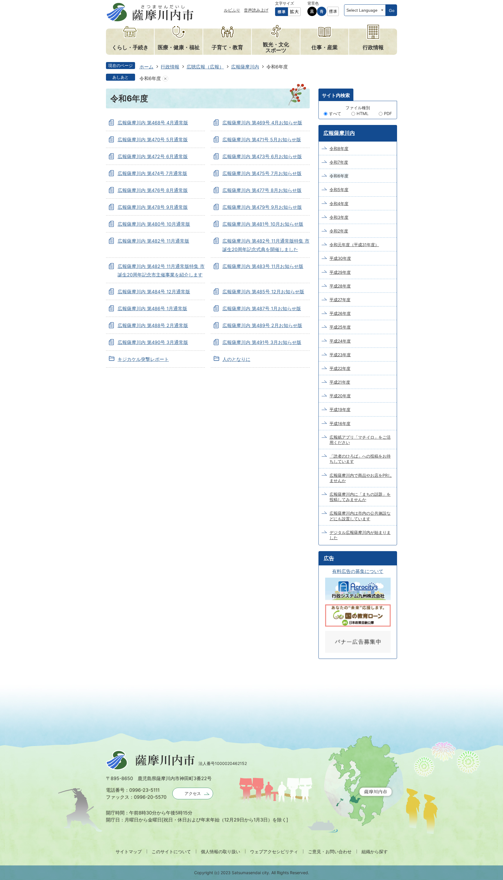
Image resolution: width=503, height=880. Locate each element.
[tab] (335, 95)
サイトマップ (129, 851)
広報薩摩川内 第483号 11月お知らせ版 (262, 266)
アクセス (193, 793)
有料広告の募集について (357, 571)
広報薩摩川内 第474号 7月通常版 (152, 173)
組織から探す (375, 851)
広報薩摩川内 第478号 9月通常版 (153, 207)
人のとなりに (236, 359)
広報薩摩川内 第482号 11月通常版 (153, 241)
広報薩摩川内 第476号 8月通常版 (153, 190)
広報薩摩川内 (245, 67)
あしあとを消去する (165, 78)
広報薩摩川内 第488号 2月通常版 (153, 325)
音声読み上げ (256, 10)
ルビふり (232, 10)
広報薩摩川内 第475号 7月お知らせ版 (262, 173)
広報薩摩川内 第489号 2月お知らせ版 (262, 325)
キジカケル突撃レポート (143, 359)
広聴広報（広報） (205, 67)
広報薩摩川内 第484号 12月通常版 (154, 291)
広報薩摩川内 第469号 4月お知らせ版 (262, 123)
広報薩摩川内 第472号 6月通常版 (153, 156)
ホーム (146, 67)
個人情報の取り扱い (220, 851)
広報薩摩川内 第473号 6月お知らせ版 (262, 156)
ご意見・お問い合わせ (330, 851)
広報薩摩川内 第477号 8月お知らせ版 (262, 190)
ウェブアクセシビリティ (274, 851)
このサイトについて (171, 851)
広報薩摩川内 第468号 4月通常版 (153, 123)
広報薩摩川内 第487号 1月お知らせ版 (261, 308)
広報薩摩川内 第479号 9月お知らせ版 (262, 207)
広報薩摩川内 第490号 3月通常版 (153, 342)
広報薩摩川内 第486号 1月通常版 (152, 308)
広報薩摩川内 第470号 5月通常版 (153, 139)
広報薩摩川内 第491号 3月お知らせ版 (261, 342)
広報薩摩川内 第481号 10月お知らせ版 (262, 224)
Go (391, 10)
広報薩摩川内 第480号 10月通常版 (154, 224)
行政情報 (170, 67)
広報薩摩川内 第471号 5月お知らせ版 (261, 139)
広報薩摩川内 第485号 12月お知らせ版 (263, 291)
